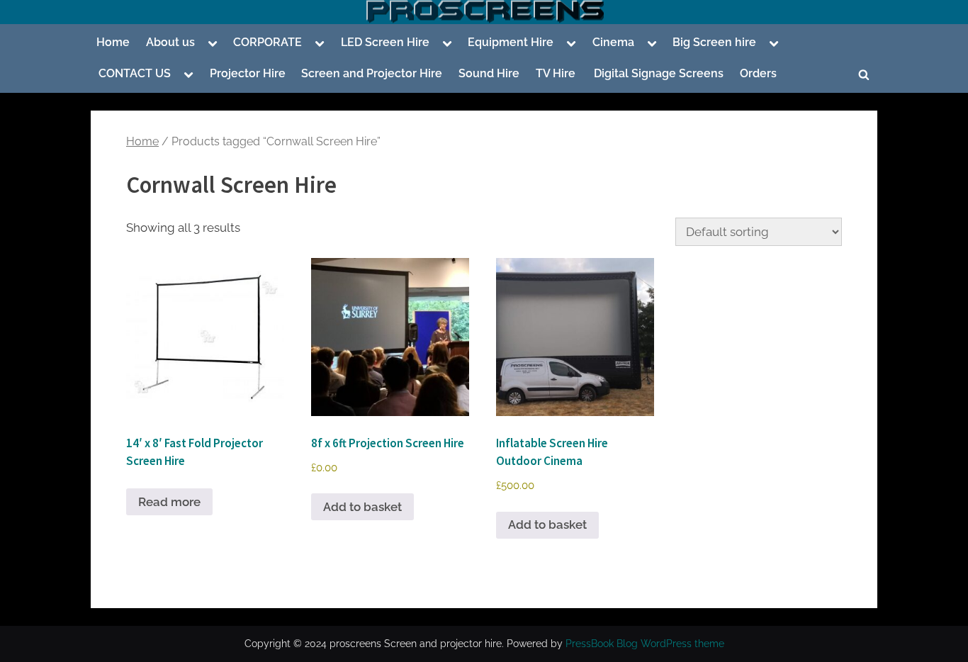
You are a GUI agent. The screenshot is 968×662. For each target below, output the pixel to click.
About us (170, 42)
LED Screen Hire (385, 42)
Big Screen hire (714, 42)
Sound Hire (488, 73)
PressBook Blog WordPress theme (644, 643)
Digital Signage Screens (657, 73)
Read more (169, 502)
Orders (758, 73)
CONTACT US (135, 73)
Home (113, 42)
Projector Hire (248, 73)
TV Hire (555, 73)
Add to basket (362, 507)
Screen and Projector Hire (371, 73)
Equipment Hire (510, 42)
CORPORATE (267, 42)
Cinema (613, 42)
